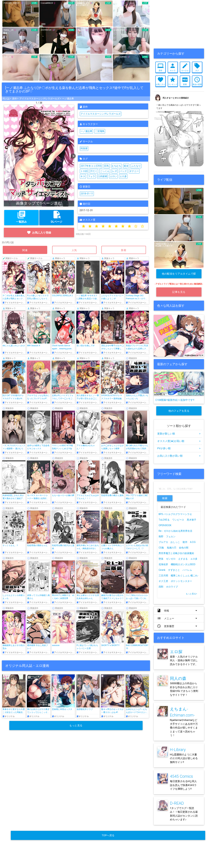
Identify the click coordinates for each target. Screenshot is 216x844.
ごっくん (105, 171)
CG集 (161, 547)
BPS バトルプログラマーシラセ (175, 514)
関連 (25, 250)
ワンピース (178, 519)
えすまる (183, 558)
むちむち (116, 165)
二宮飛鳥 (99, 131)
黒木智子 (191, 519)
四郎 (161, 586)
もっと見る (76, 725)
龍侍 (185, 542)
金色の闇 (183, 547)
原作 (14, 98)
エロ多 (123, 176)
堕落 (161, 558)
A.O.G (193, 542)
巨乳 (106, 165)
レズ (114, 171)
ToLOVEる (164, 519)
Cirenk (162, 569)
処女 (126, 165)
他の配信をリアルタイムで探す (179, 275)
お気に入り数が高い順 (178, 455)
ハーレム (187, 569)
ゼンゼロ (171, 558)
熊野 (161, 536)
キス (82, 176)
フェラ (91, 176)
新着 (123, 250)
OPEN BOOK (165, 525)
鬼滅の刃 (171, 547)
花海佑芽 (163, 564)
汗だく (93, 171)
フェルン (171, 536)
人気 (74, 250)
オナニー (134, 171)
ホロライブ (172, 586)
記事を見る (178, 292)
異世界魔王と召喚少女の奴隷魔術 (176, 553)
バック (123, 171)
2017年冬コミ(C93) (91, 165)
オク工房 (163, 581)
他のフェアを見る (178, 410)
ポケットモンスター (181, 581)
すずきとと (174, 569)
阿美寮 (84, 148)
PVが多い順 (178, 448)
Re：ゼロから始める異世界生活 (175, 530)
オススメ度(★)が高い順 (178, 441)
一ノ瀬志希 (68, 98)
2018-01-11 (86, 193)
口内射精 (102, 176)
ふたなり (136, 165)
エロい (113, 176)
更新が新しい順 (178, 433)
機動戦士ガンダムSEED (183, 564)
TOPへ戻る (108, 835)
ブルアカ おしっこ (169, 542)
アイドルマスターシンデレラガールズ (39, 98)
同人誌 (6, 98)
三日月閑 (163, 575)
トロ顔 (84, 171)
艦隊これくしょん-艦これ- (184, 575)
